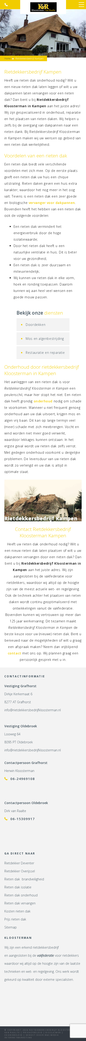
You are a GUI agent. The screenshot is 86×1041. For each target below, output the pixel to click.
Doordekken (35, 324)
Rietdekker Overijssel (19, 871)
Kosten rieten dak (17, 911)
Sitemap (10, 927)
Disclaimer (53, 1032)
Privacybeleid (32, 1032)
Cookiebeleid (13, 1035)
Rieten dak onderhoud (21, 895)
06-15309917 (6, 4)
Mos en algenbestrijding (45, 338)
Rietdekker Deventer (19, 863)
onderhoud (43, 401)
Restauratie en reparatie (45, 352)
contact (14, 653)
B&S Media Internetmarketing (31, 1036)
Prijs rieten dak (15, 919)
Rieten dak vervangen (20, 903)
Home (7, 58)
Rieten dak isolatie (17, 887)
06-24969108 (22, 778)
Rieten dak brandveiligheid (24, 879)
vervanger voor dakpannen (52, 203)
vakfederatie (45, 955)
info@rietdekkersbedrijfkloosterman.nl (32, 710)
